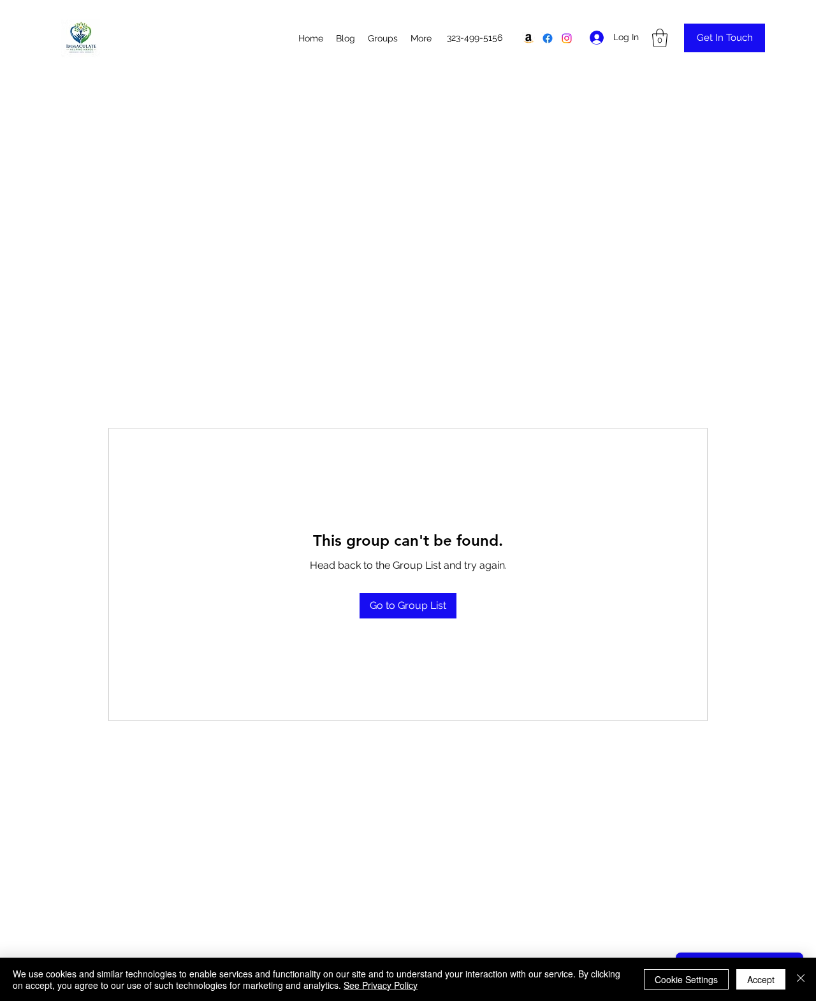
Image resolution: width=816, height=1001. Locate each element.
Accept (761, 979)
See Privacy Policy (381, 985)
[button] (659, 38)
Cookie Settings (686, 979)
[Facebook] (547, 38)
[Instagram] (566, 38)
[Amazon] (528, 38)
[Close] (800, 979)
